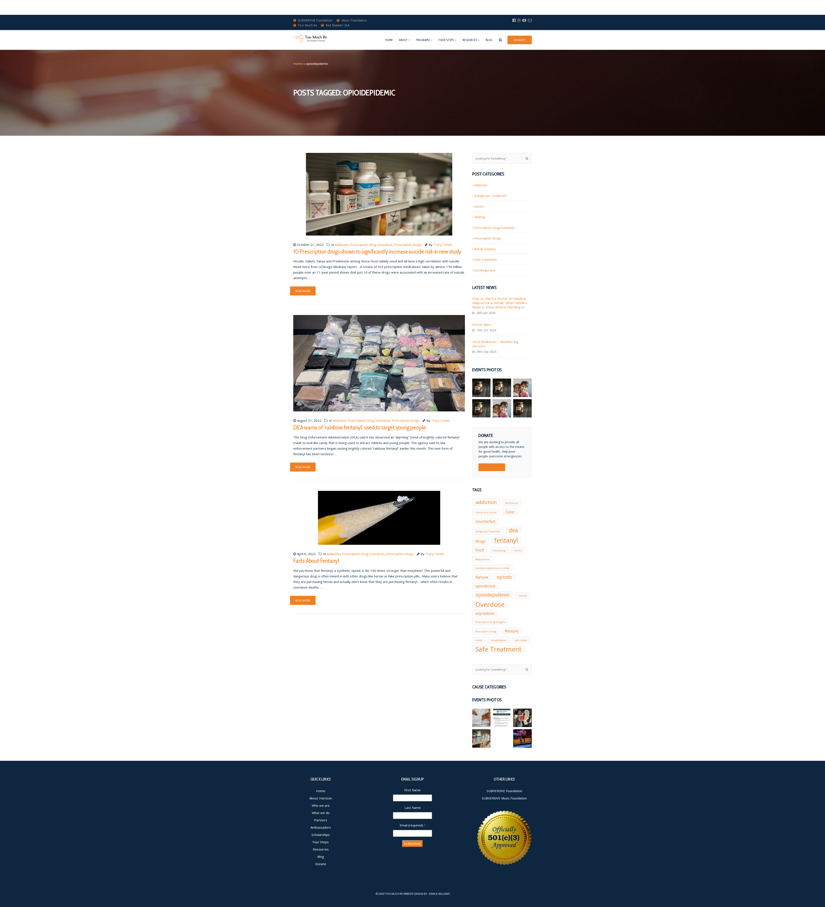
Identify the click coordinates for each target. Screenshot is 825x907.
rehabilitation (498, 640)
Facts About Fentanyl (316, 560)
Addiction (341, 244)
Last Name (413, 807)
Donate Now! (491, 467)
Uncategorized (484, 270)
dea (513, 530)
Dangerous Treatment (490, 196)
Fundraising (499, 550)
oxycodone (484, 613)
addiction (486, 502)
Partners (320, 820)
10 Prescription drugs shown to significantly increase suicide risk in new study (377, 251)
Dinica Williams (439, 894)
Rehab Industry (485, 249)
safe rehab (521, 640)
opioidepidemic (492, 594)
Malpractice (482, 559)
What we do (321, 813)
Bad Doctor (511, 503)
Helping (479, 217)
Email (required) (413, 825)
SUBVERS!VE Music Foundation (504, 798)
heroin (518, 550)
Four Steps (446, 40)
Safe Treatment (485, 259)
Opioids (522, 595)
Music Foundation (354, 20)
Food (479, 549)
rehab (478, 640)
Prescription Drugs (408, 244)
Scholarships (321, 834)
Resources (470, 40)
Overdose (489, 604)
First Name (412, 790)
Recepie (511, 630)
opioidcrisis (485, 586)
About (403, 40)
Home (389, 40)
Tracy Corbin (442, 244)
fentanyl (506, 540)
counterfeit (485, 521)
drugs (480, 541)
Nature (481, 577)
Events (479, 206)
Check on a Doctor (486, 512)
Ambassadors (320, 827)
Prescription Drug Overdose (371, 244)
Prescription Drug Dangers (490, 622)
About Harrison (320, 798)
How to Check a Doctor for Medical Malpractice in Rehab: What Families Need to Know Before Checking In (499, 302)
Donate (320, 864)
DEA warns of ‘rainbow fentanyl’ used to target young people (359, 427)
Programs (423, 40)
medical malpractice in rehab (492, 568)
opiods (504, 577)
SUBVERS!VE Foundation (315, 20)
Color (510, 511)
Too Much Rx (307, 25)
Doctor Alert (481, 324)
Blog (489, 40)
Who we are (321, 805)
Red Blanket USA (338, 25)
